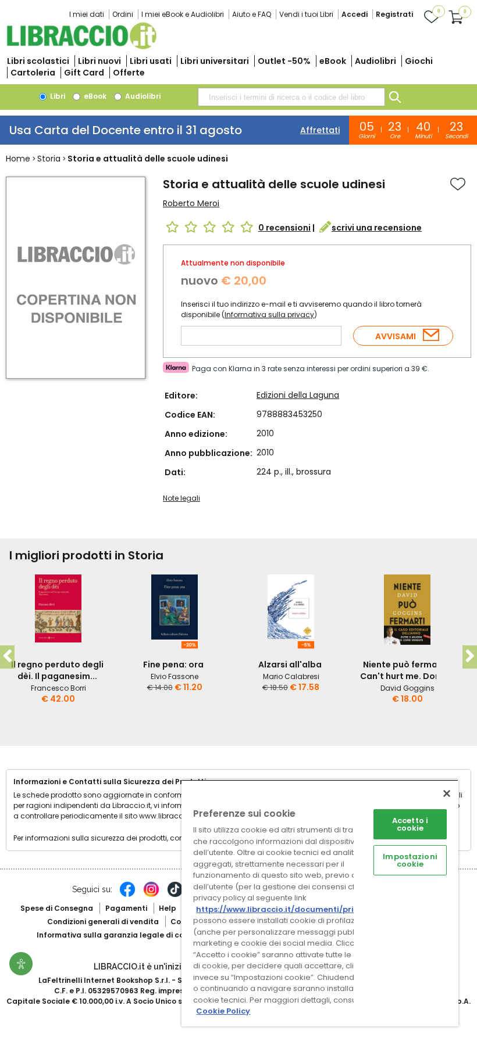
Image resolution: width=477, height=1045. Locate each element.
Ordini (122, 14)
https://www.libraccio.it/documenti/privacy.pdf (293, 909)
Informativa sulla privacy (269, 314)
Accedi (354, 14)
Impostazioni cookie (410, 860)
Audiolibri (375, 61)
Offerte (129, 72)
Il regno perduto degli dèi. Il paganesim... (57, 670)
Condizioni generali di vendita (103, 922)
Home (18, 158)
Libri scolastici (38, 61)
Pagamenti (126, 908)
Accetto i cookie (410, 824)
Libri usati (151, 61)
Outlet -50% (284, 61)
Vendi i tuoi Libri (306, 14)
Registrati (394, 14)
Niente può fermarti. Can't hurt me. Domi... (406, 670)
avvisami (395, 336)
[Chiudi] (446, 793)
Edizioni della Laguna (298, 395)
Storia (48, 158)
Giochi (419, 61)
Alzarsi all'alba (290, 664)
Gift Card (84, 72)
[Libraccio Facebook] (127, 895)
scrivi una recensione (377, 228)
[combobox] (291, 97)
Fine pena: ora (173, 664)
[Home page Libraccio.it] (81, 47)
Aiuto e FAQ (251, 14)
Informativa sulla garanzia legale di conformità (127, 935)
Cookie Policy (223, 1011)
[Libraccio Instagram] (151, 895)
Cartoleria (32, 72)
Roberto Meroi (191, 203)
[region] (319, 903)
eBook (332, 61)
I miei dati (86, 14)
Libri (56, 96)
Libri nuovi (99, 61)
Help (167, 908)
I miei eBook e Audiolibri (182, 14)
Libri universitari (214, 61)
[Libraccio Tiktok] (175, 895)
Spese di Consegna (56, 908)
